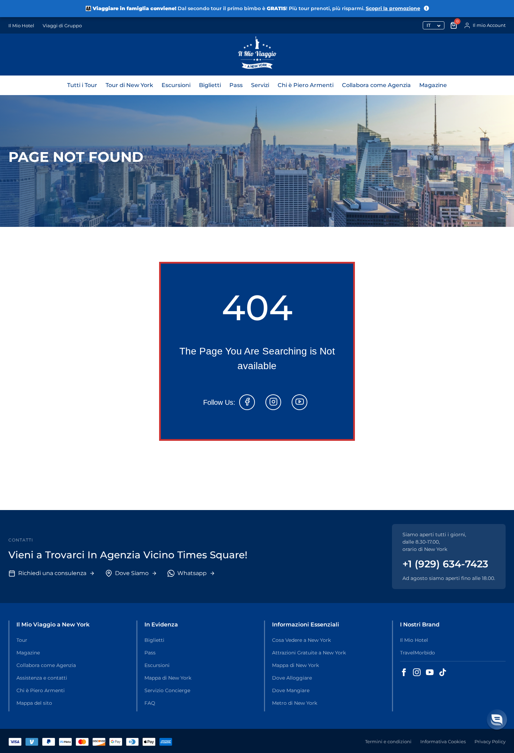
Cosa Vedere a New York (301, 640)
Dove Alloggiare (292, 678)
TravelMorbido (417, 653)
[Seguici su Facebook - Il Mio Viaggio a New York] (404, 672)
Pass (236, 85)
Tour (21, 640)
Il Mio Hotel (21, 25)
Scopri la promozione (393, 8)
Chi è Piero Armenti (306, 85)
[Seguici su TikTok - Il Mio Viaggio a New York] (443, 672)
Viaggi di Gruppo (62, 25)
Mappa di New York (167, 678)
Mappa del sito (34, 703)
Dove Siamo (132, 573)
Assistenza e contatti (41, 678)
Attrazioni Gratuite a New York (309, 653)
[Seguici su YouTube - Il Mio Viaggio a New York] (430, 672)
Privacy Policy (490, 741)
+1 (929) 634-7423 (445, 564)
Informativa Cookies (443, 741)
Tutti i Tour (82, 85)
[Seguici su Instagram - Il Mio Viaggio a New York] (417, 672)
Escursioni (176, 85)
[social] (247, 402)
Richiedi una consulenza (52, 573)
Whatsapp (192, 573)
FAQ (149, 703)
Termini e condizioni (388, 741)
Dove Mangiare (290, 690)
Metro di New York (294, 703)
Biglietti (210, 85)
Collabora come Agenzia (376, 85)
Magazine (433, 85)
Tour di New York (129, 85)
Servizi (260, 85)
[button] (497, 719)
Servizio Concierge (167, 690)
